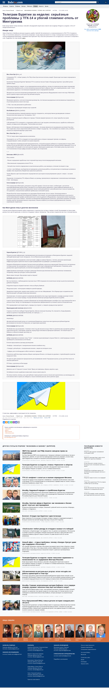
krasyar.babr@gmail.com (39, 663)
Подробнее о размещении (61, 659)
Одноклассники (9, 433)
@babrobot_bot (63, 648)
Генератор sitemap (36, 685)
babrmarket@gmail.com (65, 655)
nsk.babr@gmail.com (38, 669)
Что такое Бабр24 (85, 652)
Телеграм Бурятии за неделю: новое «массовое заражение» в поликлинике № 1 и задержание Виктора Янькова (47, 559)
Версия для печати (38, 417)
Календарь (84, 661)
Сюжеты (11, 6)
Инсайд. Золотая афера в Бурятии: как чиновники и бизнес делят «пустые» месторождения (47, 504)
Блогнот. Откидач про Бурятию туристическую (41, 516)
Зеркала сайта (85, 663)
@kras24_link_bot (37, 661)
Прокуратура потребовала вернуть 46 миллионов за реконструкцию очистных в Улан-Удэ (94, 472)
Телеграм (8, 428)
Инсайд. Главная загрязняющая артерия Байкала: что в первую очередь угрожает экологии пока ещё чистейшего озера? (48, 586)
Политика (43, 470)
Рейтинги (29, 6)
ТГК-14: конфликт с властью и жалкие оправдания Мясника (47, 477)
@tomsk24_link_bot (38, 674)
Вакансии (83, 654)
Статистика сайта (85, 657)
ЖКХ (44, 10)
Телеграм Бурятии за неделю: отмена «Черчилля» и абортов (47, 465)
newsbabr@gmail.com (13, 648)
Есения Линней (10, 10)
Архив (46, 6)
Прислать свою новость (34, 679)
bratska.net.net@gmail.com (15, 654)
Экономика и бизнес (30, 10)
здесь (23, 38)
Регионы (5, 6)
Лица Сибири (8, 620)
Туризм (40, 10)
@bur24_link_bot (37, 648)
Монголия (46, 596)
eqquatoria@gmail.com (65, 650)
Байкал (60, 611)
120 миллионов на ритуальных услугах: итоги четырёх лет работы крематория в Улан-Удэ (46, 572)
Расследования (50, 611)
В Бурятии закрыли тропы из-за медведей (94, 477)
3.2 (11, 685)
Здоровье (43, 460)
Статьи (35, 6)
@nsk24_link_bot (37, 668)
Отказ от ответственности (87, 645)
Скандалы (48, 567)
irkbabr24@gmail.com (38, 656)
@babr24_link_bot (12, 647)
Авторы (23, 6)
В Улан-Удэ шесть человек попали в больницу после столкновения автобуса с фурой (94, 465)
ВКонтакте (8, 431)
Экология (45, 537)
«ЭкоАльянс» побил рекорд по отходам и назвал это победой (47, 529)
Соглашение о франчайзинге (88, 649)
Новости (41, 6)
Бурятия (48, 10)
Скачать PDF (47, 417)
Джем (6, 430)
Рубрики (17, 6)
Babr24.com (20, 10)
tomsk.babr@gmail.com (39, 676)
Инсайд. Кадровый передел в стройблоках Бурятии (43, 490)
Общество (48, 460)
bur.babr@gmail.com (10, 437)
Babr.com (15, 2)
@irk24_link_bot (37, 655)
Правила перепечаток (87, 647)
